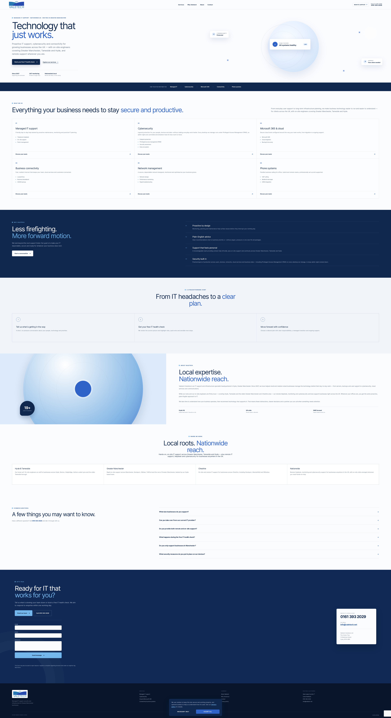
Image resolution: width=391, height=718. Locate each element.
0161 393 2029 (376, 4)
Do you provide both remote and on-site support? (269, 528)
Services (181, 5)
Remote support (360, 5)
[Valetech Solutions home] (16, 4)
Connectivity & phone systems (147, 701)
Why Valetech (192, 5)
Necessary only (183, 711)
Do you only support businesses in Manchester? (269, 545)
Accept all (208, 711)
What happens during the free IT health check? (269, 537)
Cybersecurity (143, 696)
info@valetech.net (348, 625)
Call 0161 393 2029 (42, 613)
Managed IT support (144, 694)
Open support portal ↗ (309, 694)
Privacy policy (225, 701)
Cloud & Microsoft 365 (145, 699)
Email (16, 632)
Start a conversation (23, 253)
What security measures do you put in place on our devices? (269, 554)
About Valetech (225, 694)
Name (16, 624)
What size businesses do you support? (269, 511)
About (202, 5)
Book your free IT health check (26, 62)
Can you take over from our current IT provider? (269, 520)
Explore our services (50, 62)
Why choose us (225, 696)
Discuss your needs (73, 154)
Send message (38, 655)
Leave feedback (307, 696)
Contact (210, 5)
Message (17, 640)
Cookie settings (375, 714)
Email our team (23, 613)
